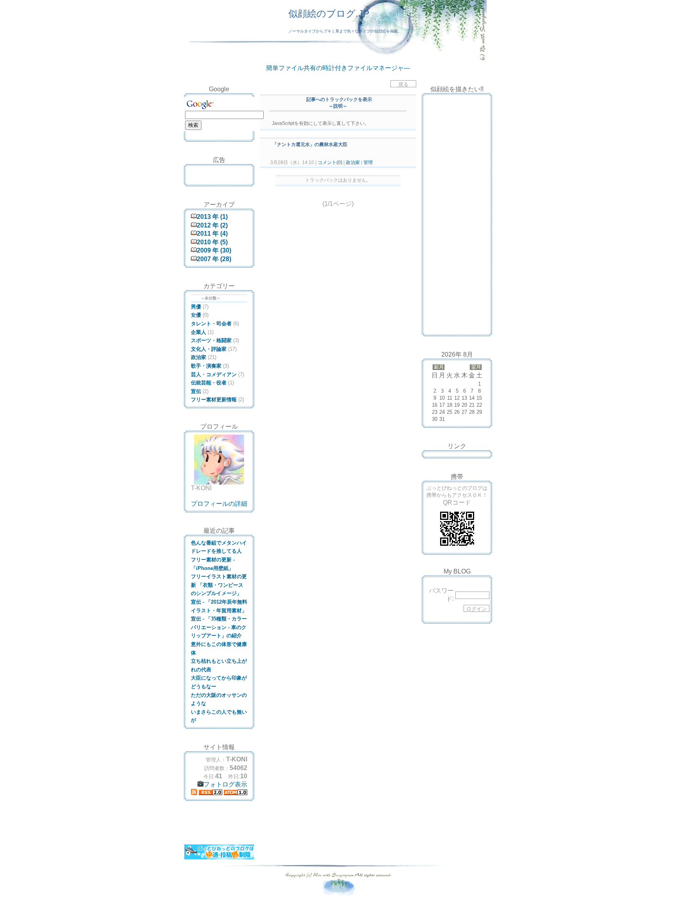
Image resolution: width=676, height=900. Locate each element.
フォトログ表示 (225, 784)
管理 (368, 162)
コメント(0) (329, 162)
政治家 (353, 162)
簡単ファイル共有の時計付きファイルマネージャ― (338, 68)
